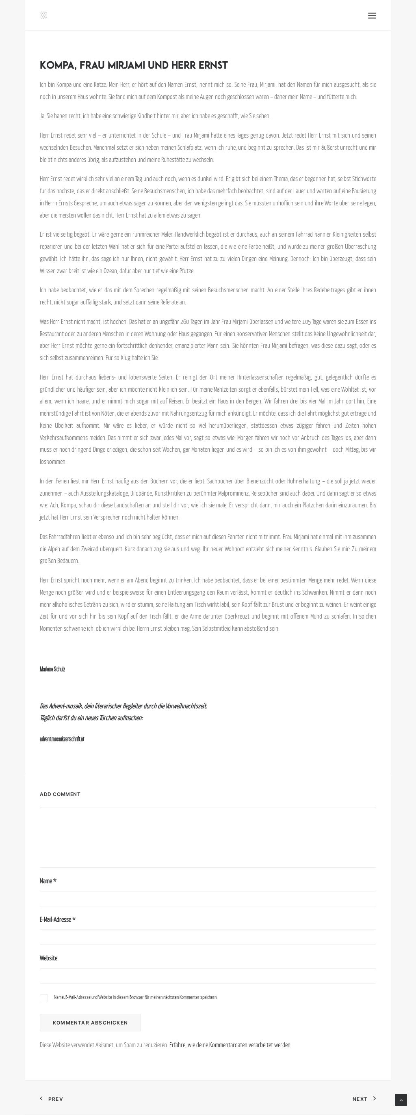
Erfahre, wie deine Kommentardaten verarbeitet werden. (230, 1045)
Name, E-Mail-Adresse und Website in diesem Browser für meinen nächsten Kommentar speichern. (135, 997)
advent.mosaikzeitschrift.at (62, 738)
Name (48, 881)
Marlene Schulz (52, 669)
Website (48, 958)
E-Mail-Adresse (58, 919)
